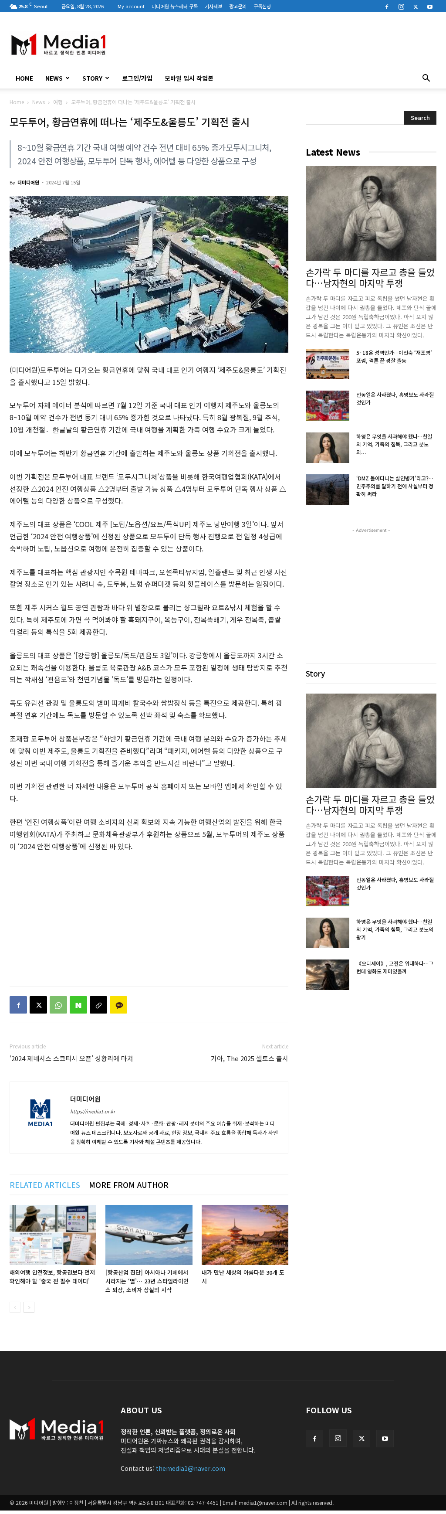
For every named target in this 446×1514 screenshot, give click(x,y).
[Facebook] (386, 6)
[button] (426, 79)
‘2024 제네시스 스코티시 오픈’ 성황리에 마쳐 (71, 1058)
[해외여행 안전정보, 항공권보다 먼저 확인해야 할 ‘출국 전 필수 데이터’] (53, 1235)
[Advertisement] (278, 44)
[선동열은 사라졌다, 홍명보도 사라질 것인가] (327, 406)
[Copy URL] (98, 1005)
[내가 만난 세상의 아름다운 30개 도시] (245, 1235)
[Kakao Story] (118, 1005)
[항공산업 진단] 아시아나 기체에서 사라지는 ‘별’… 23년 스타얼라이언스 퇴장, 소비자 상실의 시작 (147, 1281)
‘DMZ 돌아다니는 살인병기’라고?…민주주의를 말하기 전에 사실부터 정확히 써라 (394, 485)
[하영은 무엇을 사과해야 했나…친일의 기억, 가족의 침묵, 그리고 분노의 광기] (327, 447)
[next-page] (29, 1307)
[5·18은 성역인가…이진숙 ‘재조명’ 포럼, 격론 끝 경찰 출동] (327, 364)
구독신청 (262, 6)
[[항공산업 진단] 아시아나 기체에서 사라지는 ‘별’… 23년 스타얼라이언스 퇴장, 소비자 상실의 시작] (148, 1235)
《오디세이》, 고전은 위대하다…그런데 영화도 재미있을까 (394, 967)
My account (131, 6)
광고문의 (238, 6)
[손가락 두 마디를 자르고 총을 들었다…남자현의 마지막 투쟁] (371, 213)
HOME (24, 78)
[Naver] (78, 1005)
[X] (415, 6)
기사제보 (213, 6)
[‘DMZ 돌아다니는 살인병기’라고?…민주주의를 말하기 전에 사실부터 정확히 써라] (327, 489)
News (54, 78)
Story (92, 78)
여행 (58, 101)
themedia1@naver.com (190, 1468)
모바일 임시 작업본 (189, 78)
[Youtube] (429, 6)
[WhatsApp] (58, 1005)
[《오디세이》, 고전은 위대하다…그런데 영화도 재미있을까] (327, 974)
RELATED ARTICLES (45, 1184)
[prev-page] (15, 1307)
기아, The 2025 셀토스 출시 (249, 1058)
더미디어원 (28, 182)
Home (17, 101)
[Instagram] (401, 6)
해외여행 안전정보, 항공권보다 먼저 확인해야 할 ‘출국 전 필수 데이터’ (52, 1276)
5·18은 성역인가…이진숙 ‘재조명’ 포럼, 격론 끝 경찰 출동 (394, 356)
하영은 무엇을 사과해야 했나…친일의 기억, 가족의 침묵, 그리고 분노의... (394, 444)
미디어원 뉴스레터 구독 (175, 6)
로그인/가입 (137, 78)
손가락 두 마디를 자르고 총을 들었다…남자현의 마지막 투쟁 (370, 277)
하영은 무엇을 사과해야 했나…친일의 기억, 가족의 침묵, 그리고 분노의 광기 (394, 929)
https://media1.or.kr (92, 1111)
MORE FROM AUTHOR (129, 1184)
